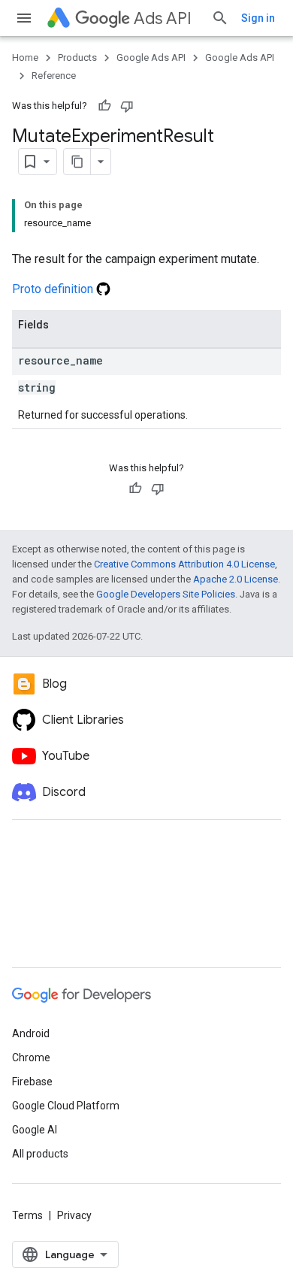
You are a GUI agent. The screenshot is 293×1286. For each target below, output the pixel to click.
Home (25, 57)
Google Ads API (151, 57)
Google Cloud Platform (65, 1106)
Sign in (258, 18)
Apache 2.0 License (235, 579)
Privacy (74, 1215)
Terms (27, 1215)
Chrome (31, 1057)
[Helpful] (104, 106)
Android (31, 1033)
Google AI (34, 1130)
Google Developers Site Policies (165, 594)
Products (77, 57)
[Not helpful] (127, 106)
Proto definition (54, 289)
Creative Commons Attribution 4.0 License (184, 564)
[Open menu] (24, 18)
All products (40, 1154)
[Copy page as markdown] (77, 161)
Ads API (163, 18)
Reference (54, 75)
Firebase (32, 1082)
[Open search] (220, 18)
